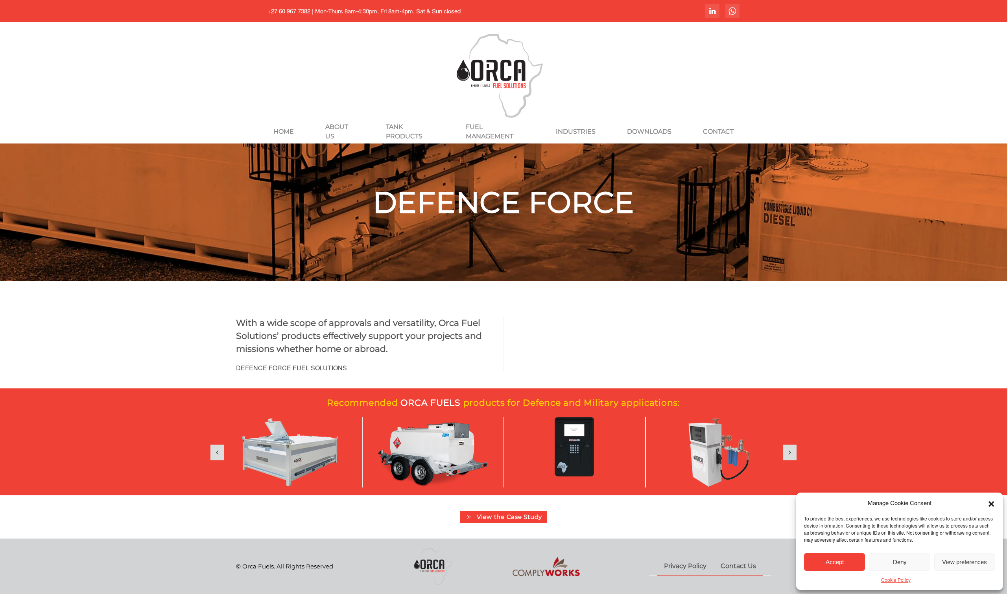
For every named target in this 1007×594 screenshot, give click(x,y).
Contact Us (738, 566)
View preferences (964, 562)
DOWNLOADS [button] (649, 131)
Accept (835, 562)
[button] (991, 503)
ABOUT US (336, 131)
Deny (900, 562)
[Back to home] (503, 75)
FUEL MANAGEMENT (489, 131)
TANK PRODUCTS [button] (404, 131)
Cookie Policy (896, 579)
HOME (283, 131)
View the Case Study (509, 516)
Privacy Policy (685, 566)
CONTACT (718, 131)
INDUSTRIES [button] (576, 131)
